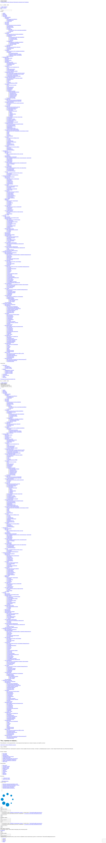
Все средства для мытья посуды (13, 67)
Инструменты (9, 158)
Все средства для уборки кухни (13, 137)
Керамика (9, 142)
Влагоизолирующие (11, 186)
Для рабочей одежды (13, 470)
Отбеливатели (9, 207)
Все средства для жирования (12, 344)
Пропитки (7, 199)
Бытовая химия (5, 57)
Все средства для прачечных (12, 306)
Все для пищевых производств (10, 252)
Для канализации (10, 279)
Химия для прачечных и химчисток (9, 760)
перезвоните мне (4, 814)
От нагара (9, 139)
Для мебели (7, 145)
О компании (2, 2)
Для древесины (10, 202)
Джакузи (11, 112)
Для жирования (8, 343)
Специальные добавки (11, 291)
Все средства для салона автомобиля (14, 25)
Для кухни (7, 136)
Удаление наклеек (10, 194)
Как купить (7, 2)
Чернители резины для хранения (15, 55)
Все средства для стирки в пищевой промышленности (17, 289)
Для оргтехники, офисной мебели (11, 250)
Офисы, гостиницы (10, 163)
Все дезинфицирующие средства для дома (15, 153)
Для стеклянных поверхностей (10, 242)
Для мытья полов (8, 235)
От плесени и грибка (11, 118)
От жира (8, 138)
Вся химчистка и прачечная (10, 304)
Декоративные (10, 180)
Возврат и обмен (6, 768)
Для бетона (9, 201)
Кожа (8, 132)
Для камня (9, 203)
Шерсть (8, 349)
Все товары (5, 15)
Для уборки (7, 214)
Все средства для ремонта (10, 176)
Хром (8, 248)
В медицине (9, 173)
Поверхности (9, 159)
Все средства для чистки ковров (13, 314)
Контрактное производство (19, 2)
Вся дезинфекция (8, 151)
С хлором (9, 241)
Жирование (9, 337)
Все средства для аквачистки (12, 336)
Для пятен (9, 320)
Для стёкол (7, 23)
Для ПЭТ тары (10, 278)
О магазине (5, 374)
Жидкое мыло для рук (9, 62)
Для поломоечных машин (10, 234)
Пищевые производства (7, 251)
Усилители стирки (10, 311)
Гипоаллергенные (10, 463)
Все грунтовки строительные (12, 185)
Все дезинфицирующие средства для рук (14, 172)
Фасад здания (9, 213)
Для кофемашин (10, 220)
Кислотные (9, 255)
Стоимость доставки (9, 371)
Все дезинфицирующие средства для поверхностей (16, 162)
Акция (4, 13)
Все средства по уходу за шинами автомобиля (15, 51)
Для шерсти (9, 466)
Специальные (7, 265)
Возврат (4, 369)
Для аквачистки (10, 328)
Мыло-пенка (9, 65)
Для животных (7, 155)
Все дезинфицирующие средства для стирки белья (16, 167)
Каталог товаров (3, 383)
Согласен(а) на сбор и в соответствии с (22, 812)
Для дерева (9, 187)
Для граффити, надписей (11, 281)
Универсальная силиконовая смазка (13, 76)
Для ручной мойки (12, 44)
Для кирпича (9, 204)
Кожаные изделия (10, 350)
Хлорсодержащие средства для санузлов (14, 116)
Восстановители (10, 56)
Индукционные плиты (11, 125)
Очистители (9, 21)
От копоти (9, 103)
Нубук (8, 133)
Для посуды (7, 66)
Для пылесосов (10, 317)
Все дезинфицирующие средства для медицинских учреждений (19, 157)
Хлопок (8, 347)
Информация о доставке (9, 370)
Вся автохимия (7, 17)
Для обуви (9, 230)
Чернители (9, 52)
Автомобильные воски (11, 35)
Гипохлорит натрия (10, 263)
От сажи (8, 104)
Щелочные (9, 49)
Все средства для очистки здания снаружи (15, 211)
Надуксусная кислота (11, 285)
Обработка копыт (10, 297)
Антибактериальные (11, 237)
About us (4, 770)
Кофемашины (9, 126)
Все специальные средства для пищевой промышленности (18, 266)
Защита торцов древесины (12, 188)
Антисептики (7, 177)
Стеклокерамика (10, 140)
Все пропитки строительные (12, 200)
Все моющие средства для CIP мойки (14, 261)
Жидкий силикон (10, 27)
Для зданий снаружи (9, 210)
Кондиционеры (10, 135)
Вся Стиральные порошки (14, 468)
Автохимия (5, 16)
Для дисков (7, 22)
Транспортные (10, 182)
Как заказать (7, 366)
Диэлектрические (10, 48)
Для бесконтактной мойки (14, 43)
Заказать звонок (3, 7)
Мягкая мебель (10, 148)
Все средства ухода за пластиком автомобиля (17, 30)
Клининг (4, 215)
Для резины (7, 50)
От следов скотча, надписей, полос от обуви (15, 74)
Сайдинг (8, 212)
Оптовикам (26, 2)
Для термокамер (8, 302)
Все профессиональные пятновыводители (15, 326)
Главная (4, 838)
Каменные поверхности (11, 141)
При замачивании (10, 169)
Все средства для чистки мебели (13, 146)
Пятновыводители (10, 312)
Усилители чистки (10, 356)
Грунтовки (7, 184)
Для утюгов (9, 224)
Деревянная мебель (10, 149)
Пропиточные (9, 189)
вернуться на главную (4, 744)
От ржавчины (9, 117)
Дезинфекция (5, 150)
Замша (8, 131)
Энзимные (9, 333)
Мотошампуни (10, 45)
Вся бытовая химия (8, 58)
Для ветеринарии (8, 295)
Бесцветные (9, 179)
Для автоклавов (10, 280)
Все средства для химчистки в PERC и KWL (15, 353)
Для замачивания (10, 319)
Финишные (9, 332)
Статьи (4, 376)
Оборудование (10, 160)
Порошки (9, 456)
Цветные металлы (10, 249)
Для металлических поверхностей (11, 246)
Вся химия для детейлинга (12, 19)
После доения (11, 301)
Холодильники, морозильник (12, 128)
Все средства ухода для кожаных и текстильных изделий (17, 130)
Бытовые (8, 227)
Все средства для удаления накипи (13, 219)
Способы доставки (8, 368)
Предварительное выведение (12, 331)
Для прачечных (8, 305)
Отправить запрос (4, 825)
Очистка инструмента (11, 195)
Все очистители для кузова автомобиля (16, 37)
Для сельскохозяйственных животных (14, 477)
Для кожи (9, 28)
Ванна (8, 154)
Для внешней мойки (9, 253)
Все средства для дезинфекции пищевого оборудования (17, 284)
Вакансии (4, 773)
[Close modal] (1, 808)
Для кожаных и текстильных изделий (12, 129)
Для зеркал (9, 244)
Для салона (7, 24)
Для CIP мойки (7, 260)
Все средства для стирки (11, 461)
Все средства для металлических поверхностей (16, 247)
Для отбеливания (10, 120)
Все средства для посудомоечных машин (14, 454)
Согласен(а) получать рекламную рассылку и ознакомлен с (22, 813)
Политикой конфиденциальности (36, 812)
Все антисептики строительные (13, 178)
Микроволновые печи (11, 127)
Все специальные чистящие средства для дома (16, 73)
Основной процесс (10, 338)
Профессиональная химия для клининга (10, 758)
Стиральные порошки (11, 170)
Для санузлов (7, 105)
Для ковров (7, 61)
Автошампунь (9, 41)
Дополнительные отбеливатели (13, 307)
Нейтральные (9, 256)
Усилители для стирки (11, 474)
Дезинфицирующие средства (8, 756)
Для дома (6, 152)
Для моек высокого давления (12, 322)
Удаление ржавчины (11, 197)
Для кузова (7, 33)
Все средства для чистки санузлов (13, 106)
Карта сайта (5, 761)
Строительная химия (6, 175)
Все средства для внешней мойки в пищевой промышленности (19, 254)
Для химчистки (10, 330)
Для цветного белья (13, 471)
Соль (8, 457)
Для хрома (11, 40)
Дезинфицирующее (10, 64)
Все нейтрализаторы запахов (12, 229)
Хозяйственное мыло (11, 69)
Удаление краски (10, 196)
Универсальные (12, 473)
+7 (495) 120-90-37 (3, 6)
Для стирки (7, 288)
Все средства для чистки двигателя (13, 47)
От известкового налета (11, 108)
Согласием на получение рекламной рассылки (33, 813)
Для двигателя (7, 46)
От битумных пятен (13, 38)
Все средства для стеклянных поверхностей (15, 243)
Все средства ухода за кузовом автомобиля (15, 34)
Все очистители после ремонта (13, 191)
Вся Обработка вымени (13, 299)
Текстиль (8, 134)
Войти (4, 841)
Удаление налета (10, 209)
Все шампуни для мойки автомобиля (16, 42)
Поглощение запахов (11, 354)
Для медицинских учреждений (11, 156)
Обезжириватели (10, 20)
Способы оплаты (8, 367)
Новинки (4, 14)
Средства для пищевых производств (9, 759)
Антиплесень (9, 274)
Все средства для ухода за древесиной (14, 206)
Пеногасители (7, 232)
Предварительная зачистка (12, 339)
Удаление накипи (8, 60)
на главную (2, 830)
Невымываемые (10, 183)
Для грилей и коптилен (9, 478)
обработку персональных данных (16, 812)
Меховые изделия (10, 351)
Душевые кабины (12, 113)
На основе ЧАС (10, 259)
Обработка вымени (10, 298)
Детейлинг (7, 18)
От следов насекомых (13, 39)
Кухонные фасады (10, 143)
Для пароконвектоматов (11, 268)
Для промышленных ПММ (12, 459)
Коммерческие (10, 226)
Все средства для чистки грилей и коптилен (15, 102)
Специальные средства (9, 72)
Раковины (11, 114)
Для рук (6, 171)
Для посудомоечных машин (12, 71)
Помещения (9, 165)
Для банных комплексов (11, 119)
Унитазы (11, 115)
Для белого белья (12, 469)
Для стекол (9, 267)
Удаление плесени (10, 192)
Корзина (4, 840)
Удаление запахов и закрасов (12, 309)
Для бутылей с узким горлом (12, 75)
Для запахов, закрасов (11, 321)
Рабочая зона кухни (10, 144)
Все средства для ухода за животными (14, 476)
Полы (8, 164)
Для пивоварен (8, 233)
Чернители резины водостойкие (15, 54)
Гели (8, 68)
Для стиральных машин (11, 223)
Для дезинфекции (8, 283)
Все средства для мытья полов (12, 236)
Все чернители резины (13, 53)
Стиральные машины (11, 124)
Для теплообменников (11, 225)
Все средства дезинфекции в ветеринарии (15, 296)
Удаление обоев (10, 193)
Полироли (11, 31)
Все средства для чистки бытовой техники (15, 123)
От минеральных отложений (12, 121)
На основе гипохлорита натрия (13, 258)
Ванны (10, 111)
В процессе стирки (10, 168)
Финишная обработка (11, 310)
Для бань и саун (10, 181)
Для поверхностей (8, 161)
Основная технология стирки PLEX (14, 308)
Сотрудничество (6, 375)
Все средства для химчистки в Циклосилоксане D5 (16, 359)
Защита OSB (7, 198)
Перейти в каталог (12, 744)
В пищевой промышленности (12, 174)
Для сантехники (10, 109)
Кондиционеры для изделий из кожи (12, 217)
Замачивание (9, 294)
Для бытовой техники (9, 122)
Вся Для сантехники (13, 110)
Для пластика (9, 29)
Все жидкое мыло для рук (12, 63)
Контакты (12, 2)
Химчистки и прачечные (7, 303)
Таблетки (9, 458)
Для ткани (9, 32)
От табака (9, 231)
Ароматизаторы (10, 26)
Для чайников (9, 222)
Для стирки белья (8, 166)
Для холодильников (10, 276)
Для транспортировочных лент (13, 277)
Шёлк (8, 348)
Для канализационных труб (12, 107)
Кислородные (9, 327)
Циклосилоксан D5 (8, 358)
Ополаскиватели (10, 316)
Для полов (7, 59)
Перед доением (12, 300)
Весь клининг (7, 216)
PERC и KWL (9, 334)
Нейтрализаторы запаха (9, 228)
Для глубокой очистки (11, 239)
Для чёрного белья (12, 472)
